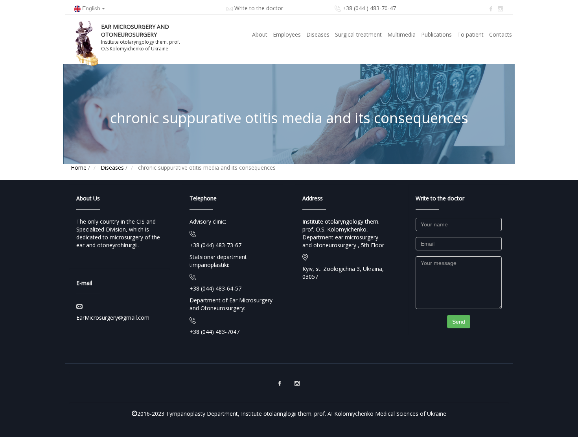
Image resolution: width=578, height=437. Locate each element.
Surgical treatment (358, 34)
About (259, 34)
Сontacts (500, 34)
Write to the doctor (258, 8)
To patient (470, 34)
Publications (436, 34)
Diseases (317, 34)
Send (458, 321)
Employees (287, 34)
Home (79, 167)
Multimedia (401, 34)
